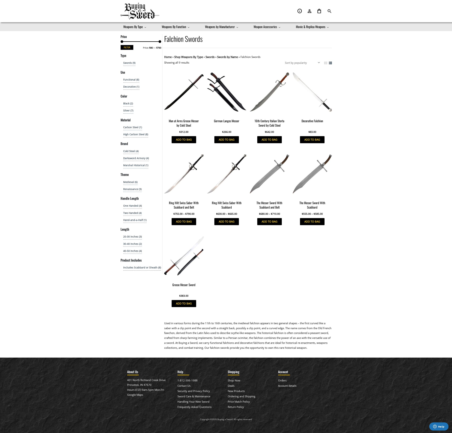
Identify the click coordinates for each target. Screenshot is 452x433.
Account (309, 11)
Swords (210, 57)
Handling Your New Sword (193, 401)
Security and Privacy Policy (193, 391)
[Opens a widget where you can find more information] (438, 426)
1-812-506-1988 (187, 380)
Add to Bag (184, 139)
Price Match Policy (239, 401)
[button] (329, 11)
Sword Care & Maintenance (193, 396)
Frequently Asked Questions (194, 407)
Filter (127, 47)
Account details (287, 385)
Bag (319, 11)
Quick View (184, 114)
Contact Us (184, 385)
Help (299, 11)
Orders (282, 380)
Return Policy (236, 407)
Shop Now (234, 380)
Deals (231, 385)
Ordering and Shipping (241, 396)
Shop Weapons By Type (188, 57)
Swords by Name (227, 57)
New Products (236, 391)
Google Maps (135, 394)
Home (168, 57)
